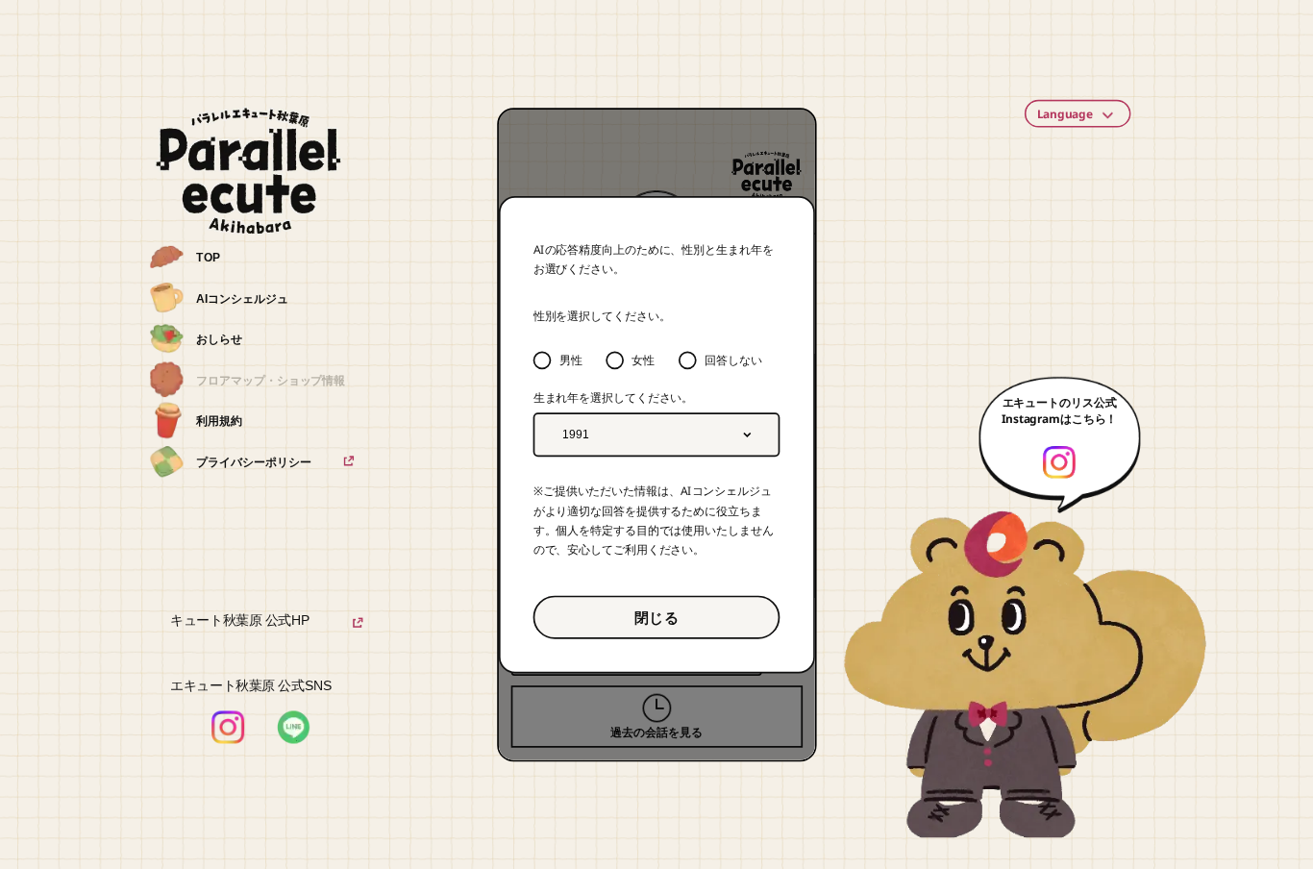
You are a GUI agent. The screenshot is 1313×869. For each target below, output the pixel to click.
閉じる (656, 616)
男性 (570, 359)
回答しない (733, 359)
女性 (643, 359)
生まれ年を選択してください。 (613, 397)
